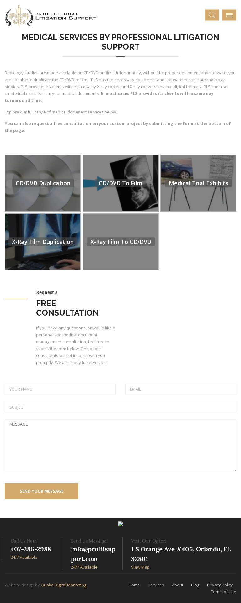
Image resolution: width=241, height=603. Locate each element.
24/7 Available (24, 557)
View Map (140, 567)
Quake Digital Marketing (63, 585)
